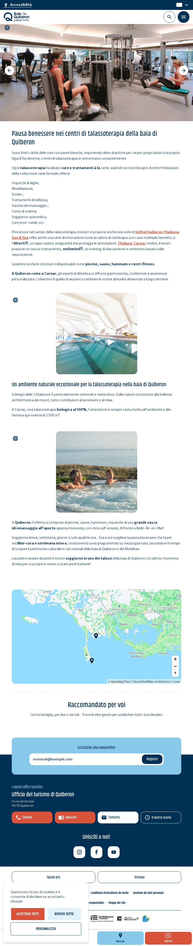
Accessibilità (18, 5)
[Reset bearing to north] (175, 673)
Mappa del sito (117, 902)
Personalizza (46, 929)
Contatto (114, 817)
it (178, 5)
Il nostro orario (161, 818)
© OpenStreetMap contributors (149, 681)
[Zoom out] (175, 666)
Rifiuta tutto (64, 914)
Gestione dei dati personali (148, 893)
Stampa (139, 877)
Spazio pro (53, 877)
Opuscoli (70, 817)
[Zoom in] (175, 659)
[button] (9, 70)
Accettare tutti (27, 914)
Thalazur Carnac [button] (133, 27)
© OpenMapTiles (119, 681)
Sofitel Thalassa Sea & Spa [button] (15, 438)
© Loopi (175, 681)
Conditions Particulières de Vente (110, 893)
